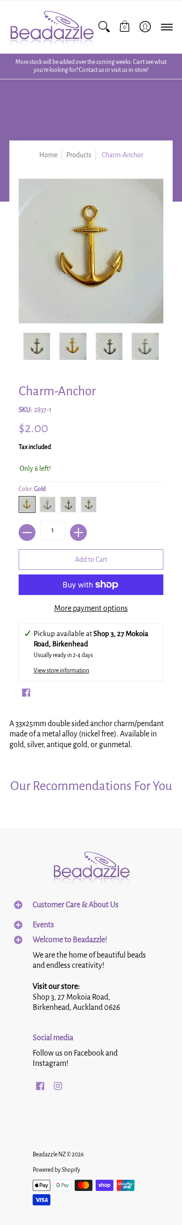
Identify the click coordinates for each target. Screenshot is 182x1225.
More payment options (91, 608)
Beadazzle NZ (49, 1154)
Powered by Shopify (56, 1170)
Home (48, 155)
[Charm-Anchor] (36, 346)
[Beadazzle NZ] (51, 26)
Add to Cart (91, 559)
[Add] (78, 532)
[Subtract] (27, 532)
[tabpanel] (91, 732)
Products (78, 155)
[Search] (104, 26)
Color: (32, 489)
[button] (124, 26)
